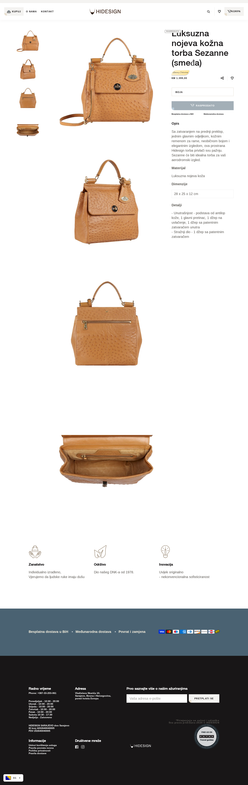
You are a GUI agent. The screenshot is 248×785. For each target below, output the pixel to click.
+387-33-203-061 (47, 693)
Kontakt (47, 11)
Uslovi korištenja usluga (43, 745)
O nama (31, 11)
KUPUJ (16, 11)
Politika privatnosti (39, 750)
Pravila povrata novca (41, 748)
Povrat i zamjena (132, 632)
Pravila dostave (37, 753)
